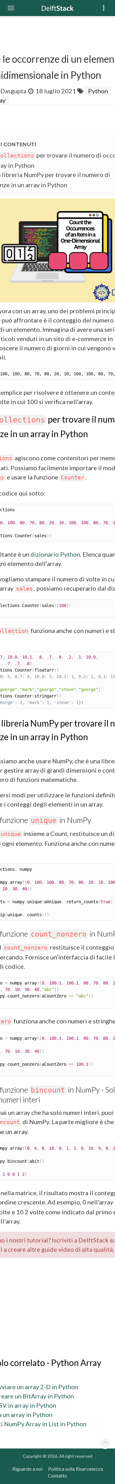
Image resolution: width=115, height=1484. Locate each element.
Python (98, 91)
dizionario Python (55, 554)
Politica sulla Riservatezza (75, 1469)
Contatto (57, 1475)
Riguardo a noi (27, 1469)
